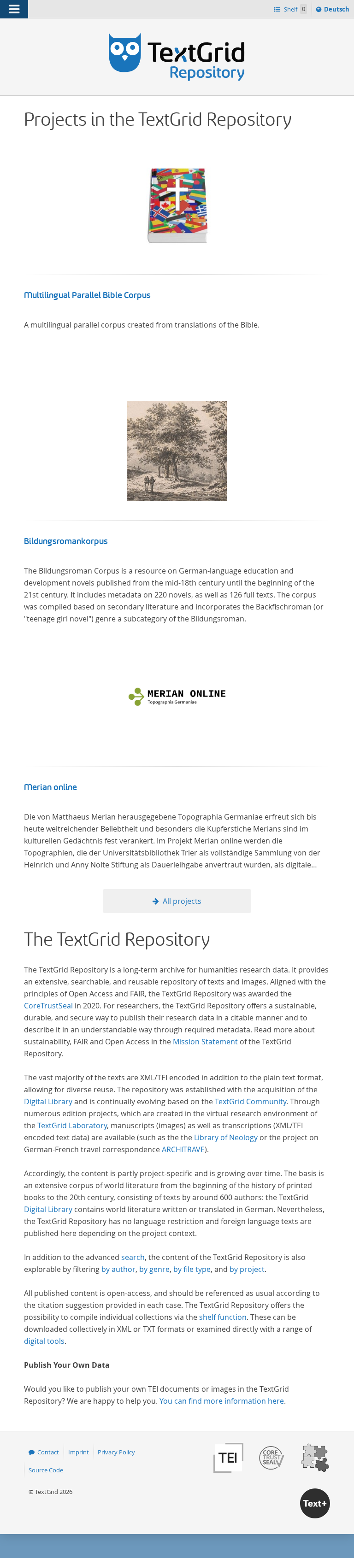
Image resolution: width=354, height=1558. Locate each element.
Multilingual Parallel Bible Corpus (87, 295)
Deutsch (338, 11)
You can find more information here (221, 1401)
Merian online (50, 787)
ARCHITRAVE (183, 1149)
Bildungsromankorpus (66, 541)
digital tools (44, 1341)
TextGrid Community (250, 1101)
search (133, 1257)
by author (118, 1269)
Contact (48, 1452)
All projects (182, 901)
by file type (192, 1269)
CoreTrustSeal (48, 1006)
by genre (154, 1269)
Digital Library (48, 1101)
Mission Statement (205, 1042)
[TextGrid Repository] (177, 36)
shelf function (223, 1317)
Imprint (78, 1452)
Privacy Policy (116, 1452)
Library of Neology (226, 1137)
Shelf (294, 9)
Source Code (46, 1470)
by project (247, 1269)
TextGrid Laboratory (72, 1125)
